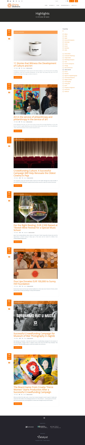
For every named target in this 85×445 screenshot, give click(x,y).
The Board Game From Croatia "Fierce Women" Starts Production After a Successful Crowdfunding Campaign (33, 390)
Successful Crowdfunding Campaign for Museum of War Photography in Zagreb (34, 334)
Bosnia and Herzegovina (69, 40)
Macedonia (26, 232)
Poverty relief (67, 83)
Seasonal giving (67, 81)
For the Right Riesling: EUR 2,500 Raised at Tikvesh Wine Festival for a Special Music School (35, 228)
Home (37, 17)
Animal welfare (67, 53)
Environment (67, 89)
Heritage (66, 65)
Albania (65, 34)
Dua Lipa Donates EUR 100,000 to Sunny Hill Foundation (35, 282)
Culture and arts (19, 32)
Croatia (25, 338)
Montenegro (67, 42)
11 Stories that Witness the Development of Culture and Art (35, 64)
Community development (69, 77)
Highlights (42, 17)
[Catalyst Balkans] (13, 1)
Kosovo (25, 178)
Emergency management (69, 87)
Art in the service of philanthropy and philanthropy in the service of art (33, 118)
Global (65, 36)
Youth (65, 61)
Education (66, 73)
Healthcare (66, 91)
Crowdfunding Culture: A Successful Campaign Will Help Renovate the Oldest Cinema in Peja (35, 173)
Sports (65, 85)
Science (66, 71)
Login (76, 0)
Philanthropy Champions (69, 59)
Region (24, 68)
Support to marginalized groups (70, 75)
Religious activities (68, 79)
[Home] (13, 5)
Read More (17, 77)
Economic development (69, 63)
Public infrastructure (68, 67)
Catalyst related (67, 57)
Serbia (65, 50)
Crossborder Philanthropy (69, 55)
